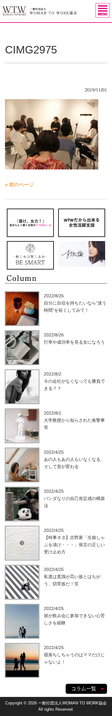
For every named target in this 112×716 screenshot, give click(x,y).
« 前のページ (19, 184)
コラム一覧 (83, 688)
